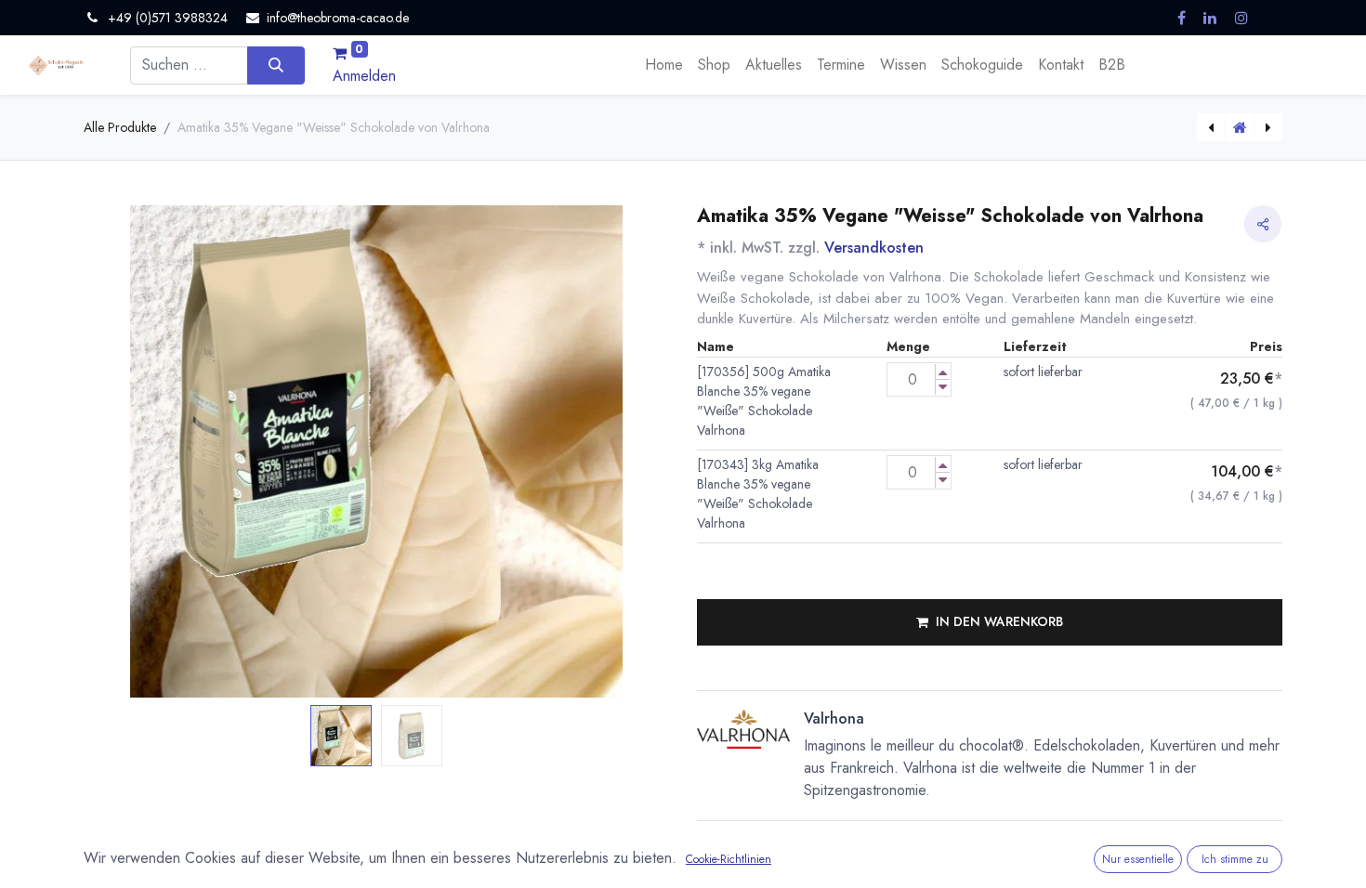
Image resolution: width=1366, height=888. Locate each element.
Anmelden (364, 75)
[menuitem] (663, 65)
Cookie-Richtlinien (728, 859)
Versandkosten (874, 247)
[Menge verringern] (943, 387)
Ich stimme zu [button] (1235, 859)
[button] (128, 452)
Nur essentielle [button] (1138, 859)
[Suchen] (275, 65)
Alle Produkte (120, 127)
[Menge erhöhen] (943, 372)
